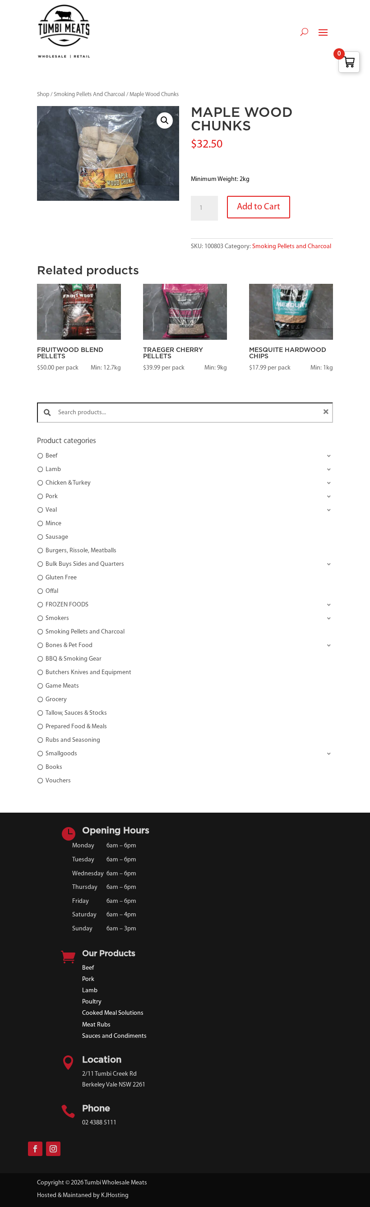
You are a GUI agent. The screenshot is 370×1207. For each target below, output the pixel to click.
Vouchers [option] (58, 780)
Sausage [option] (57, 537)
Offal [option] (52, 591)
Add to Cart (258, 207)
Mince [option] (53, 523)
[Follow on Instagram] (53, 1149)
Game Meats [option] (62, 686)
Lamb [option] (53, 469)
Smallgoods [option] (61, 753)
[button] (165, 120)
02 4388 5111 (99, 1122)
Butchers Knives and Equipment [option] (88, 672)
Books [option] (54, 767)
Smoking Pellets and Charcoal (291, 246)
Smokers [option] (57, 618)
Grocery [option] (56, 699)
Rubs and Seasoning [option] (73, 740)
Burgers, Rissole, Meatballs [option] (81, 550)
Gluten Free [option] (61, 577)
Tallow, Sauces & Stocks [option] (76, 713)
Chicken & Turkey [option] (68, 483)
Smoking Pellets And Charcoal (89, 94)
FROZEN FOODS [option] (67, 604)
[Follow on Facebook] (35, 1149)
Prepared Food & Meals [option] (76, 726)
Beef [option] (51, 456)
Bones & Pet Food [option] (69, 645)
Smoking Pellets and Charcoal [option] (85, 632)
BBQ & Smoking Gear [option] (74, 659)
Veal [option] (51, 510)
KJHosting (115, 1195)
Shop (43, 94)
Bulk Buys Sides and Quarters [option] (85, 564)
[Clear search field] (327, 412)
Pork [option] (52, 496)
